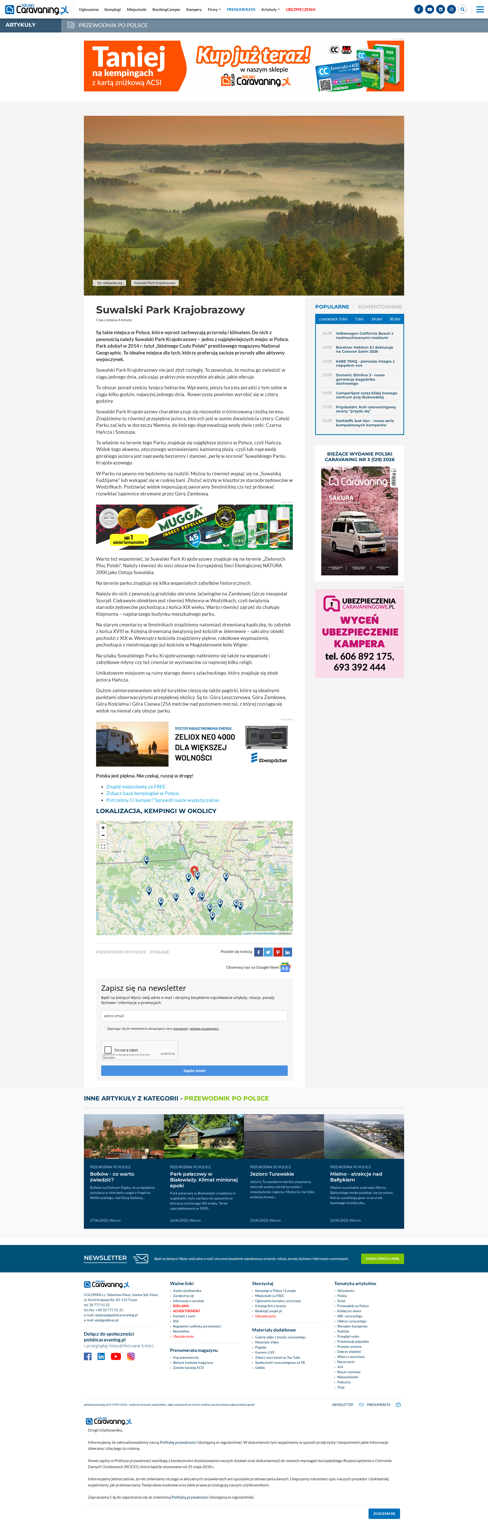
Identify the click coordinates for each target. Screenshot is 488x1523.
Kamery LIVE (265, 1352)
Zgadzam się (384, 1514)
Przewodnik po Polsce (353, 1306)
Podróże (343, 1331)
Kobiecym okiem (349, 1311)
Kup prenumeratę (186, 1357)
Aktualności (345, 1291)
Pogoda (260, 1347)
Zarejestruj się (183, 1296)
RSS (176, 1321)
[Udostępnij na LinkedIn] (287, 951)
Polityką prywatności (190, 1497)
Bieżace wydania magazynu (193, 1362)
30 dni (394, 318)
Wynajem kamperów (352, 1326)
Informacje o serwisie (188, 1301)
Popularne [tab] (332, 307)
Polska (342, 1296)
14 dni (376, 318)
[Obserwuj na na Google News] (285, 967)
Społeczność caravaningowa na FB (280, 1362)
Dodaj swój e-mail (383, 1259)
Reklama (181, 1306)
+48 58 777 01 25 (109, 1310)
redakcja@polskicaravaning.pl (116, 1315)
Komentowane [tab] (380, 307)
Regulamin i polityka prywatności (197, 1326)
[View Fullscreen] (103, 846)
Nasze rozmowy (349, 1372)
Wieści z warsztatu (351, 1357)
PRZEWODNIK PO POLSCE (121, 951)
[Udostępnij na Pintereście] (277, 951)
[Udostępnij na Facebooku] (258, 951)
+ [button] (103, 827)
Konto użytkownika (187, 1291)
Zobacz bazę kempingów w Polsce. (143, 793)
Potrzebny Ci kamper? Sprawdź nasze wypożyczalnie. (163, 800)
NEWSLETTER (105, 1257)
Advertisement (186, 1311)
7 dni (359, 318)
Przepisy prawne (349, 1346)
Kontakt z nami (184, 1316)
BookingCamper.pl (268, 1311)
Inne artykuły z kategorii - (176, 1098)
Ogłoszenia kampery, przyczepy (278, 1301)
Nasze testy (346, 1362)
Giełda (260, 1368)
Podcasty (344, 1382)
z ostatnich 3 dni (333, 318)
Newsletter (181, 1331)
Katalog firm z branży (270, 1306)
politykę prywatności (204, 1028)
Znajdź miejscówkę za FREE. (136, 786)
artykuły (21, 25)
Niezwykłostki (347, 1377)
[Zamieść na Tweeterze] (268, 951)
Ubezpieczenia (183, 1336)
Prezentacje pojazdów (353, 1341)
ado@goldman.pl (106, 1320)
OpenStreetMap (266, 933)
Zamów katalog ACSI (188, 1368)
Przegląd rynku (348, 1336)
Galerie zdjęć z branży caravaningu (280, 1337)
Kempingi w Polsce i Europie (275, 1291)
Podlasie (159, 951)
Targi (340, 1387)
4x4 (340, 1367)
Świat (341, 1301)
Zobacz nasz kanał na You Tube (277, 1357)
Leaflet (247, 933)
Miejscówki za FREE (269, 1296)
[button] (270, 9)
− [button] (103, 835)
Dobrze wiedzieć (349, 1352)
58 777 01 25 (99, 1305)
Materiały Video (267, 1342)
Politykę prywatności (178, 1442)
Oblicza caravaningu (352, 1321)
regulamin (180, 1028)
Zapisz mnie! (194, 1070)
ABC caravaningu (349, 1316)
